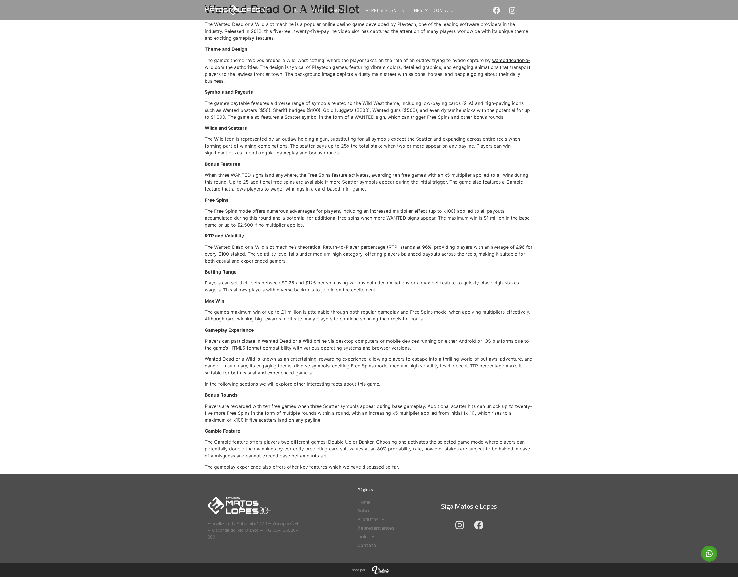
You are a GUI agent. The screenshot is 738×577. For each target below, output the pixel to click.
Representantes (385, 10)
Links (416, 10)
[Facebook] (496, 10)
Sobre (317, 10)
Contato (444, 10)
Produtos (342, 10)
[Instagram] (512, 10)
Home (298, 10)
